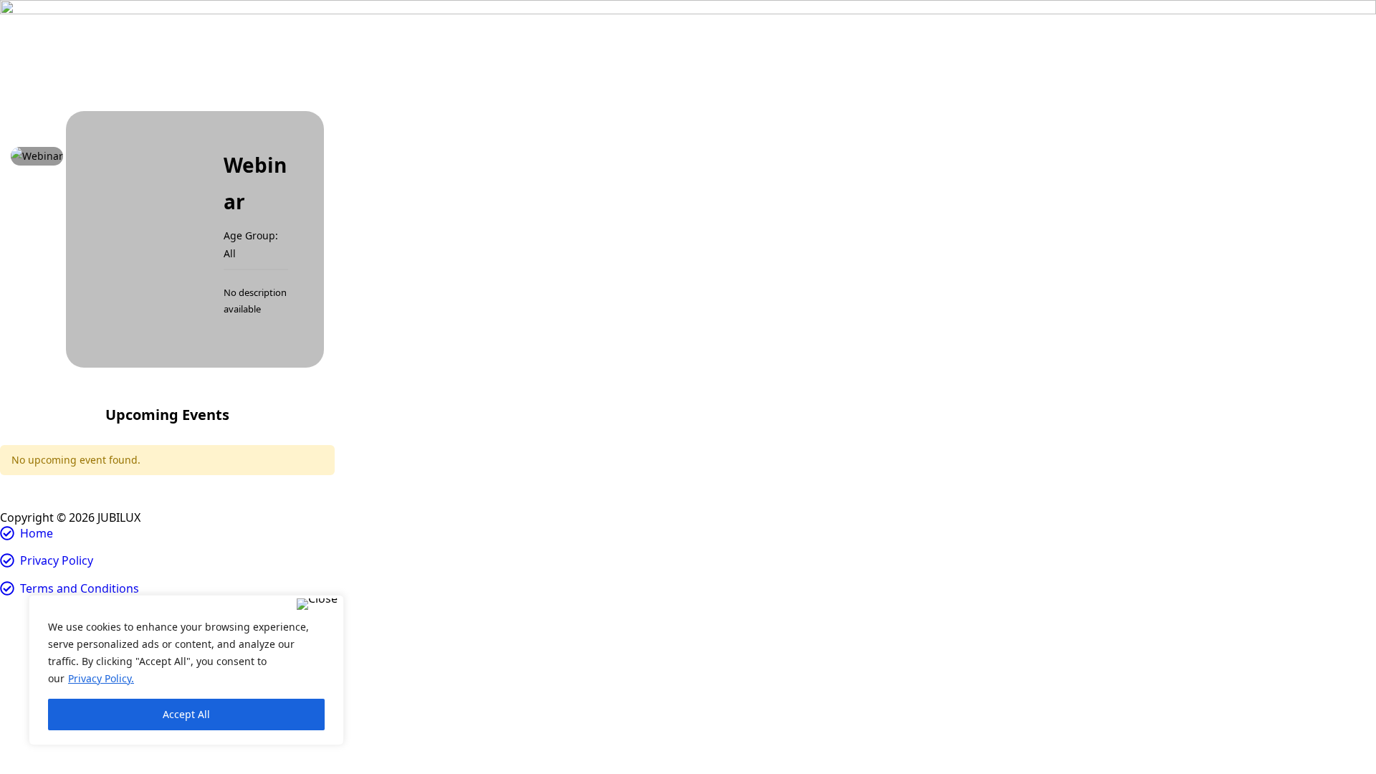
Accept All (186, 714)
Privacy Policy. (101, 678)
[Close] (317, 604)
